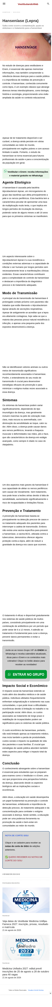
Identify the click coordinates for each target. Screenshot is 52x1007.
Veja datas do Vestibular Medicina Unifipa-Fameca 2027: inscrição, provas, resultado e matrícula (25, 924)
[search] (48, 3)
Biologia (16, 12)
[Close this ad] (50, 993)
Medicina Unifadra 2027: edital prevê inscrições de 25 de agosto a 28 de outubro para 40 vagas (25, 971)
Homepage (6, 12)
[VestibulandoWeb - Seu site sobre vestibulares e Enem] (28, 3)
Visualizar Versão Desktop (36, 990)
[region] (20, 118)
